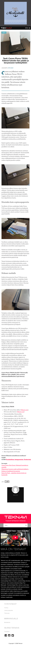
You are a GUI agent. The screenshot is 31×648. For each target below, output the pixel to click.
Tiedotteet (6, 631)
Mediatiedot (7, 622)
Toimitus (6, 608)
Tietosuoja (6, 613)
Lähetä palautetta (8, 610)
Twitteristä (27, 459)
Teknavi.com (24, 410)
